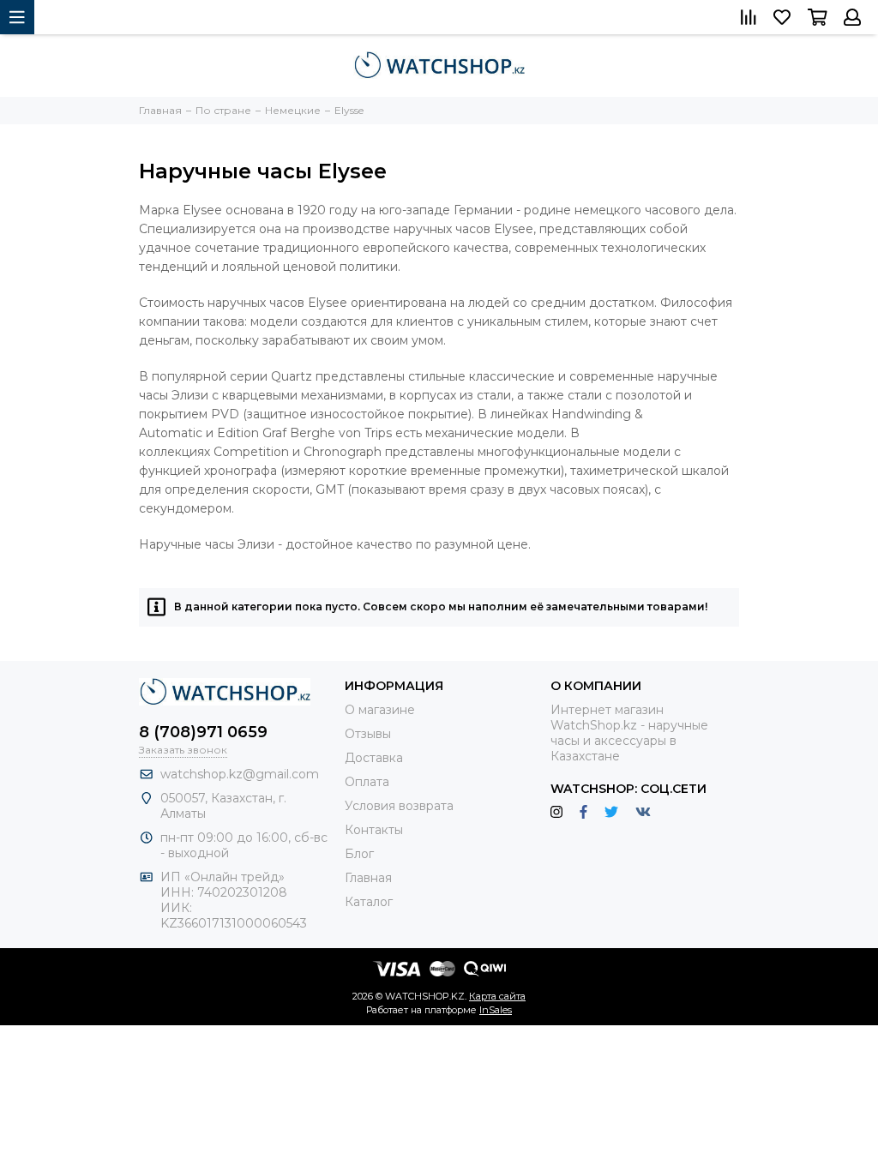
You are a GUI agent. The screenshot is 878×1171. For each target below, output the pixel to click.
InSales (495, 1010)
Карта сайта (497, 996)
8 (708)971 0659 (203, 732)
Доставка (374, 758)
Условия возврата (399, 806)
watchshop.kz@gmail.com (239, 774)
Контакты (374, 830)
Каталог (369, 902)
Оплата (367, 782)
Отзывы (368, 734)
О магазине (380, 710)
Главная (368, 878)
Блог (359, 854)
